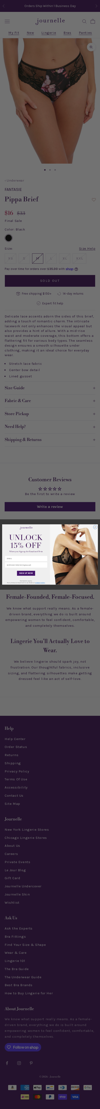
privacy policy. (40, 583)
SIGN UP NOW (26, 573)
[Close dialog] (95, 527)
